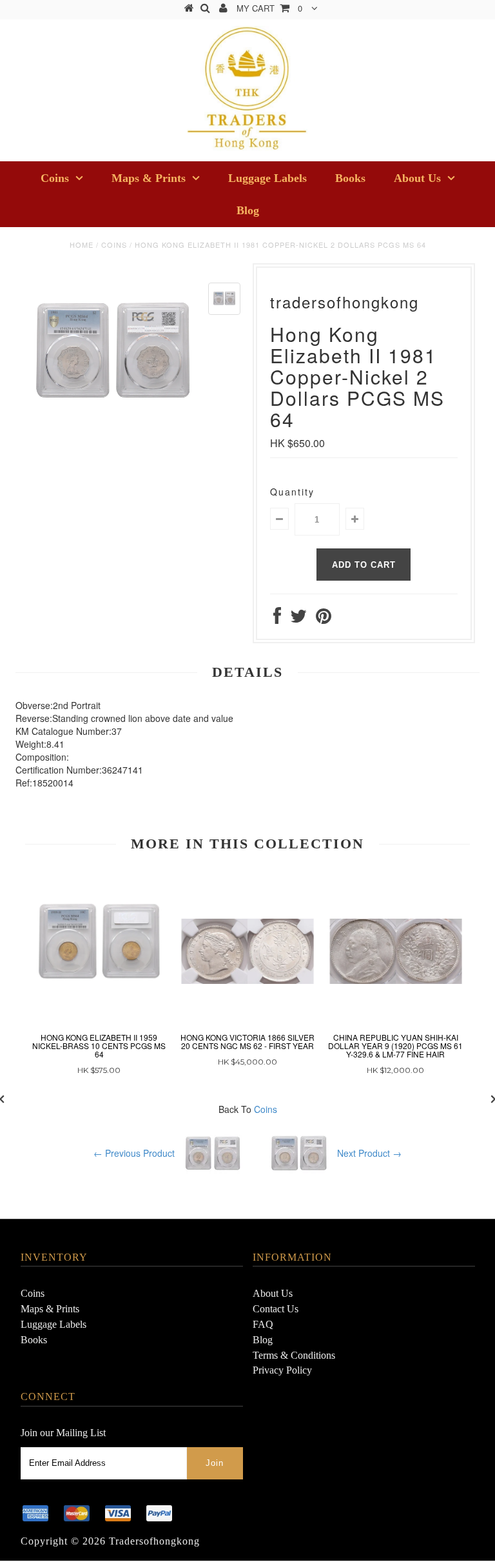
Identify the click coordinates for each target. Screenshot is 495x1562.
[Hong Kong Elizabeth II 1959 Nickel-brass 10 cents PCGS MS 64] (99, 942)
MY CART (269, 8)
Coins (55, 178)
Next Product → (369, 1152)
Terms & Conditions (294, 1355)
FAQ (263, 1324)
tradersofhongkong (154, 1541)
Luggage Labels (267, 178)
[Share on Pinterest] (323, 618)
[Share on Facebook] (277, 618)
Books (350, 178)
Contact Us (275, 1308)
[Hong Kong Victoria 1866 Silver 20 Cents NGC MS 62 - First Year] (247, 927)
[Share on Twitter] (298, 618)
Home (81, 244)
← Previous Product (134, 1152)
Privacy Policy (282, 1370)
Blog (248, 210)
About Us (417, 178)
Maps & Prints (149, 178)
